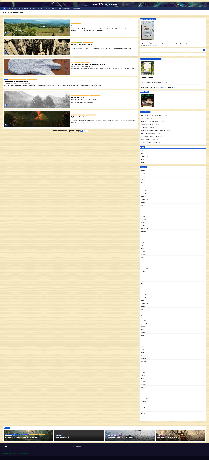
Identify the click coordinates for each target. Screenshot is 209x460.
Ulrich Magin (84, 46)
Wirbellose (159, 435)
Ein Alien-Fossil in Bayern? (146, 139)
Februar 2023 (143, 289)
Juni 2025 (143, 208)
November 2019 (144, 393)
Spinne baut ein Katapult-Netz (147, 124)
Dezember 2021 (144, 323)
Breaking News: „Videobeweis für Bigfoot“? (16, 81)
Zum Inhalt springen (4, 0)
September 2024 (144, 234)
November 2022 (144, 297)
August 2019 (143, 401)
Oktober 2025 (143, 196)
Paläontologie (56, 8)
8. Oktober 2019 (75, 99)
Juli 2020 (143, 369)
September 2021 (144, 332)
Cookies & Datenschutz (76, 446)
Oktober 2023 (143, 265)
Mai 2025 (143, 211)
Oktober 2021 (143, 329)
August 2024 (143, 237)
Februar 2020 (143, 384)
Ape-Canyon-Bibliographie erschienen (82, 44)
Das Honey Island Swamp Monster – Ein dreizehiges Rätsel (88, 64)
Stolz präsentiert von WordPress (98, 458)
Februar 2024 (143, 254)
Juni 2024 (143, 242)
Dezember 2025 (144, 190)
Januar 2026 (143, 187)
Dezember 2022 (144, 294)
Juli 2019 (142, 404)
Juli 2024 (143, 239)
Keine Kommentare (93, 27)
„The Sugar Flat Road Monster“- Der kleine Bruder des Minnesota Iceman (92, 25)
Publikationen (66, 8)
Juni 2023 (143, 277)
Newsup (108, 458)
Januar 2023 (143, 291)
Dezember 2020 (144, 358)
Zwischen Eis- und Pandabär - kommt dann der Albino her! (153, 130)
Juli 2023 (143, 274)
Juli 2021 (142, 338)
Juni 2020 (143, 372)
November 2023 (144, 263)
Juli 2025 (143, 205)
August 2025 (143, 202)
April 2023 (143, 283)
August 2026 (143, 170)
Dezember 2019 (144, 390)
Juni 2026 (143, 176)
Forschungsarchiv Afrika (24, 434)
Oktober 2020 (143, 364)
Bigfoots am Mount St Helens (79, 117)
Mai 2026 (143, 179)
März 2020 (143, 381)
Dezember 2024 (144, 225)
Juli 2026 (143, 173)
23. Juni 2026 (161, 439)
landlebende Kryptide (84, 62)
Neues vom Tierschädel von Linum (148, 133)
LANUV (142, 159)
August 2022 (143, 306)
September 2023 (144, 268)
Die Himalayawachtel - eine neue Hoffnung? (150, 136)
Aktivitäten (7, 434)
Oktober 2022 (143, 300)
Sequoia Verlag (175, 87)
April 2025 (143, 213)
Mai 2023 (143, 280)
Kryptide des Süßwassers (75, 62)
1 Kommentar (91, 46)
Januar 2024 (143, 257)
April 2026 (143, 182)
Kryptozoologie (11, 8)
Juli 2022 (143, 309)
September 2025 (144, 199)
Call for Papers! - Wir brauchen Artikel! (149, 142)
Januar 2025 (143, 222)
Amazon (157, 87)
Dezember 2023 (144, 260)
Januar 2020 (143, 387)
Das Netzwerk (77, 8)
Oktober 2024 (144, 231)
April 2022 (143, 315)
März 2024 (143, 251)
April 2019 (143, 413)
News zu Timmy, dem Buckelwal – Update (119, 437)
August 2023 (143, 271)
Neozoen (48, 8)
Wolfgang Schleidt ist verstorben (147, 127)
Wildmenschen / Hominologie (31, 79)
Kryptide (32, 8)
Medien (14, 435)
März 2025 (143, 216)
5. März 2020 (75, 27)
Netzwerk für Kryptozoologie (104, 4)
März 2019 (143, 416)
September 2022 (144, 303)
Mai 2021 (142, 343)
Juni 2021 (143, 341)
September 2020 (144, 367)
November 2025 (144, 193)
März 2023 (143, 286)
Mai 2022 (143, 312)
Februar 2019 (143, 419)
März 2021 (143, 349)
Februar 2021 (143, 352)
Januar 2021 (143, 355)
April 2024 (143, 248)
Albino (142, 153)
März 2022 (143, 317)
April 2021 (143, 346)
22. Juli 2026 (110, 439)
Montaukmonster (144, 156)
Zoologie (40, 8)
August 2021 (143, 335)
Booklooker (162, 87)
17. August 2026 (9, 439)
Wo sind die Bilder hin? (145, 118)
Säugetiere (116, 435)
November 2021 (144, 326)
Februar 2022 (143, 320)
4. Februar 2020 (75, 66)
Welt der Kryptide (23, 8)
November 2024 (144, 228)
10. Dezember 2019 (8, 83)
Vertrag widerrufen (144, 54)
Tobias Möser (17, 83)
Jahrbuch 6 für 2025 (152, 45)
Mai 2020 (143, 375)
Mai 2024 (143, 245)
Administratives (58, 435)
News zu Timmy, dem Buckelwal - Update (149, 121)
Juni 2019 (143, 407)
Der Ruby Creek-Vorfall (77, 97)
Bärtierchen (143, 150)
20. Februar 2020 (75, 46)
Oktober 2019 (143, 395)
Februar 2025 (143, 219)
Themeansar (114, 458)
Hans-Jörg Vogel (18, 439)
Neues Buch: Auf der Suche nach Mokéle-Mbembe (152, 115)
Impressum (5, 446)
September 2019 (144, 398)
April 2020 (143, 378)
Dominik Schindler (83, 27)
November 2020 (144, 361)
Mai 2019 (142, 410)
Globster (142, 162)
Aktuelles (5, 79)
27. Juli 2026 (59, 439)
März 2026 (143, 185)
